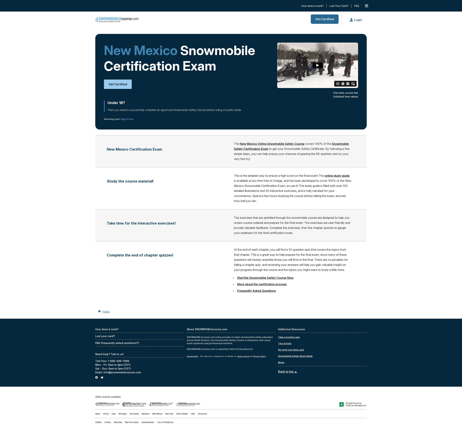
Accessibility (192, 356)
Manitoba (118, 422)
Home (106, 311)
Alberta (98, 422)
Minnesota (134, 414)
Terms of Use (243, 356)
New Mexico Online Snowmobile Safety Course (272, 144)
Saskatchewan (147, 422)
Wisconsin (202, 414)
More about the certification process (262, 284)
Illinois (106, 414)
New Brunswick (132, 422)
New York (169, 414)
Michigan (123, 414)
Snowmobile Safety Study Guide (295, 356)
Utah (193, 414)
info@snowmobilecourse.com (122, 372)
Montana (145, 414)
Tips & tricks (284, 343)
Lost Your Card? (339, 5)
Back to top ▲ (287, 371)
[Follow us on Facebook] (96, 377)
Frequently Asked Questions (256, 291)
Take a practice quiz (289, 337)
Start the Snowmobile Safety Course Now (265, 278)
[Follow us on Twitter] (102, 377)
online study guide (337, 175)
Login (358, 20)
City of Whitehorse (165, 422)
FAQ (356, 5)
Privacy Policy (259, 356)
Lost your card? (105, 336)
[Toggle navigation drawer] (366, 6)
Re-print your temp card (291, 349)
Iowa (114, 414)
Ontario (107, 422)
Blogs (281, 362)
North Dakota (182, 414)
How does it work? (312, 5)
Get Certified (324, 19)
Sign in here (127, 119)
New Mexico (157, 414)
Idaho (97, 414)
